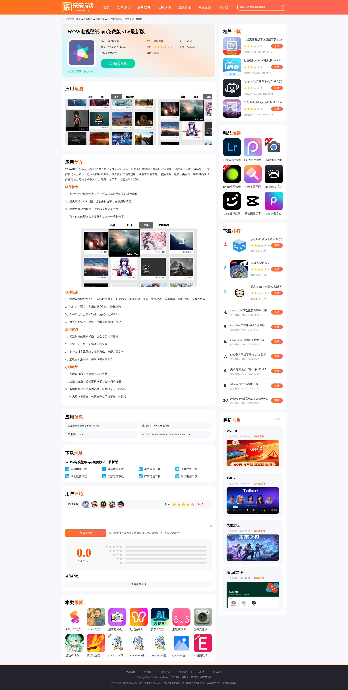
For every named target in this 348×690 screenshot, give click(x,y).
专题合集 (204, 7)
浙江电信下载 (189, 476)
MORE (277, 419)
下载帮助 (182, 672)
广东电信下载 (152, 476)
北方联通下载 (189, 469)
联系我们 (130, 672)
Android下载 (118, 63)
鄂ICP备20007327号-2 (201, 677)
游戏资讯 (184, 7)
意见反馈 (217, 672)
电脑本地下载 (79, 469)
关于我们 (148, 672)
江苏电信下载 (115, 476)
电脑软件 (164, 7)
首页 (106, 7)
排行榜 (223, 7)
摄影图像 (100, 19)
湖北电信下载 (79, 476)
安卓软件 (143, 7)
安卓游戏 (123, 7)
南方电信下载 (152, 469)
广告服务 (200, 672)
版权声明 (165, 672)
